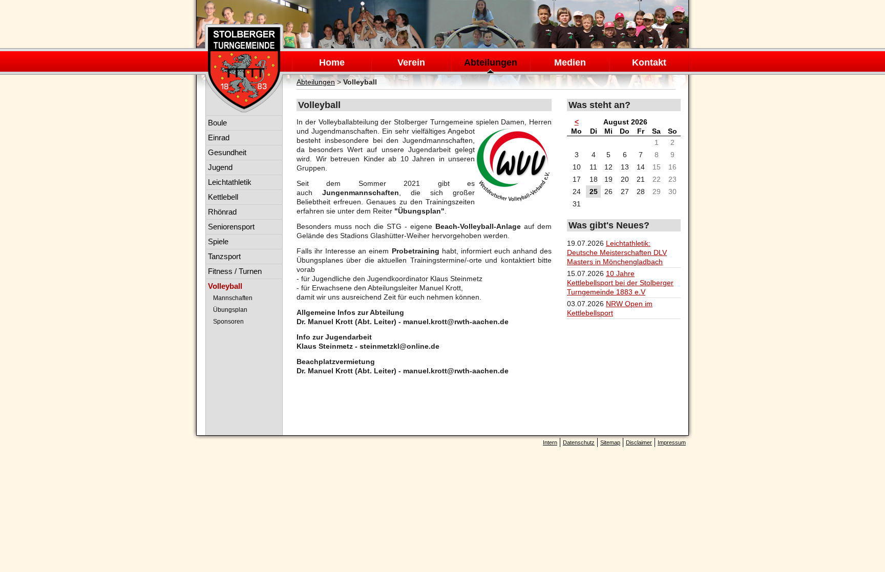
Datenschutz (579, 442)
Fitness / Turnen (235, 271)
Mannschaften (232, 298)
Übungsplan (230, 309)
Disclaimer (639, 442)
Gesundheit (227, 152)
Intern (550, 442)
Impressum (672, 442)
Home (332, 62)
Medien (570, 62)
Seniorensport (231, 226)
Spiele (218, 241)
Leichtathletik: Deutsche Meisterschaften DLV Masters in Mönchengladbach (617, 252)
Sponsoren (228, 321)
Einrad (218, 137)
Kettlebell (223, 197)
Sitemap (610, 442)
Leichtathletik (229, 182)
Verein (411, 62)
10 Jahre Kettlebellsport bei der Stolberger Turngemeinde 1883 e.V (620, 282)
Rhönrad (222, 211)
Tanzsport (224, 256)
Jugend (220, 167)
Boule (217, 122)
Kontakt (649, 62)
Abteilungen (490, 62)
